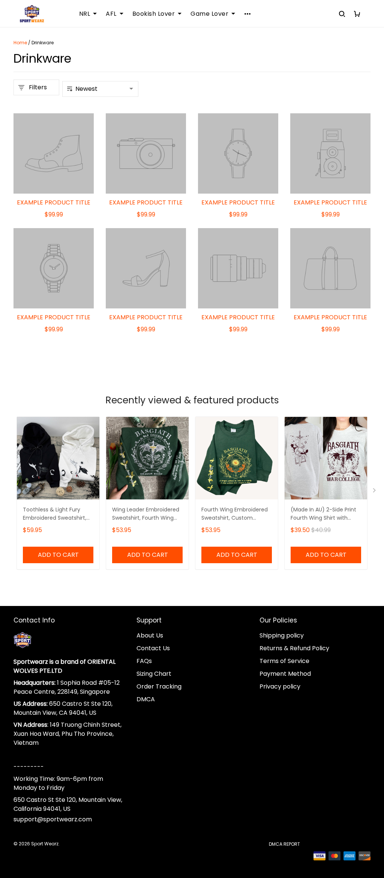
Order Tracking (159, 686)
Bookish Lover (153, 14)
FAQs (144, 661)
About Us (149, 635)
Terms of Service (284, 661)
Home (20, 42)
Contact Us (153, 648)
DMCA (145, 699)
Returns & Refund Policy (294, 648)
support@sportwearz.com (53, 819)
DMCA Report (284, 844)
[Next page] (375, 491)
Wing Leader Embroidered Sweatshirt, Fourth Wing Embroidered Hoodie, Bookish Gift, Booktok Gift (145, 514)
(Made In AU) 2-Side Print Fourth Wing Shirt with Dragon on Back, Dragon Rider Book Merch (323, 514)
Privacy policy (280, 686)
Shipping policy (282, 635)
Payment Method (285, 673)
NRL (84, 14)
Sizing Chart (153, 673)
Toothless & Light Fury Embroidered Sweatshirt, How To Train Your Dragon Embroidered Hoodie (57, 514)
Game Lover (209, 14)
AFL (111, 14)
